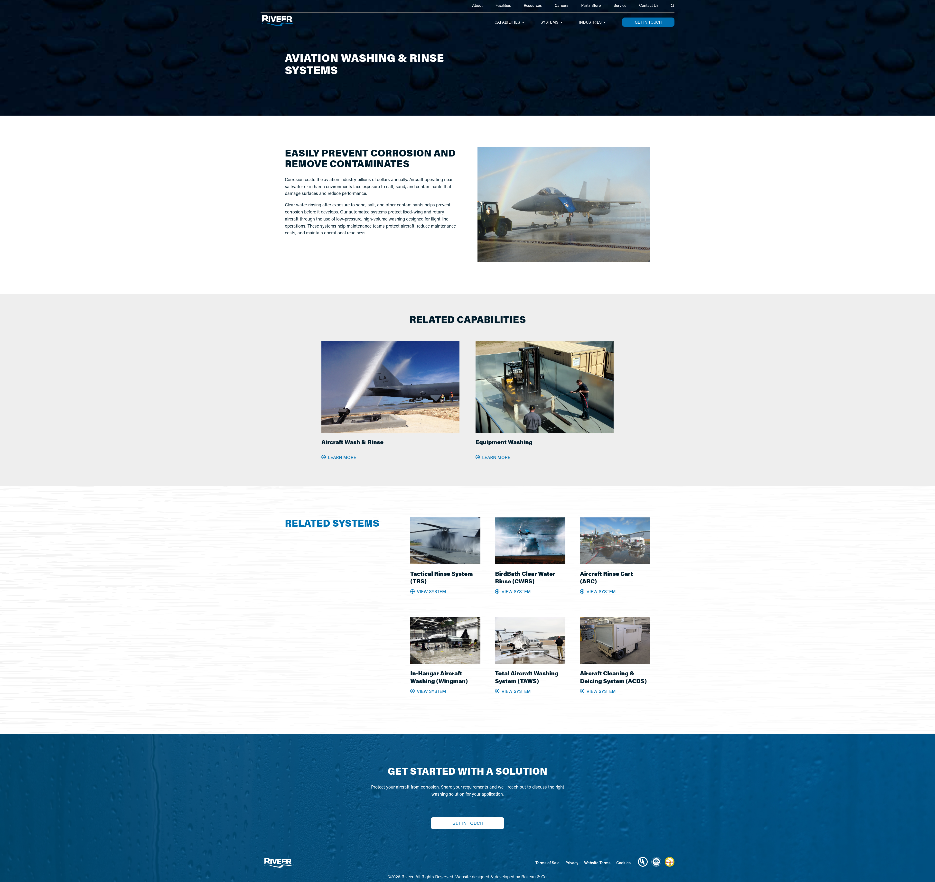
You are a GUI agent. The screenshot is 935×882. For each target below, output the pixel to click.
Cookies (623, 862)
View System (431, 591)
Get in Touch (648, 22)
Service (620, 6)
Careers (561, 6)
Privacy (571, 862)
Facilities (503, 6)
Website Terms (597, 862)
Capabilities (507, 22)
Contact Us (648, 6)
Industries (590, 22)
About (477, 6)
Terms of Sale (547, 862)
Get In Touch (467, 823)
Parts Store (591, 6)
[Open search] (672, 6)
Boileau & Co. (534, 877)
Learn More (342, 457)
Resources (533, 6)
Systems (549, 22)
